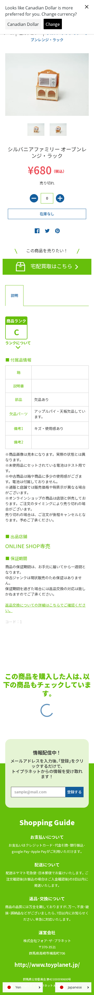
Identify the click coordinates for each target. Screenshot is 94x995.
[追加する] (60, 198)
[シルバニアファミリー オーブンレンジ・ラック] (35, 129)
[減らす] (34, 198)
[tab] (14, 295)
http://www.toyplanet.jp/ (47, 964)
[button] (37, 230)
